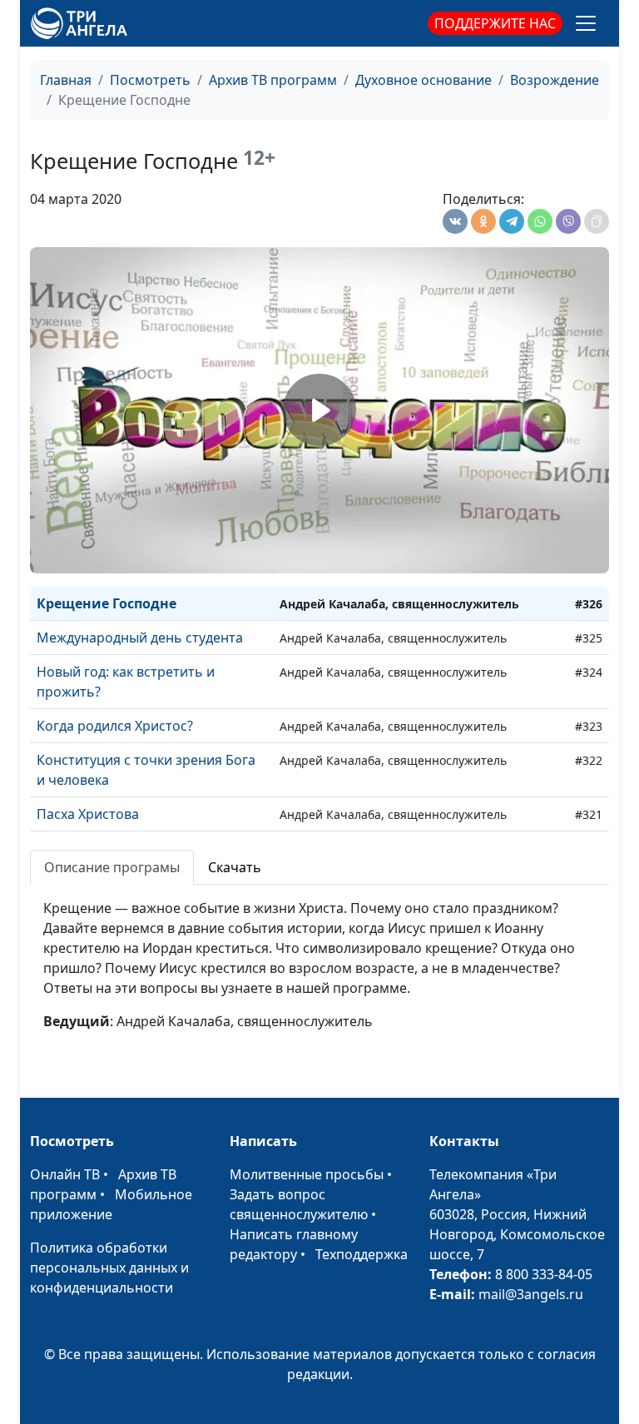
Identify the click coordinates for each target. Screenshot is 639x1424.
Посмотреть (150, 80)
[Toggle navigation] (585, 23)
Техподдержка (361, 1254)
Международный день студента (140, 637)
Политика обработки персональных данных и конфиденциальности (109, 1267)
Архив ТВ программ (273, 80)
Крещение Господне (106, 603)
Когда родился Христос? (115, 726)
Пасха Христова (88, 814)
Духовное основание (423, 80)
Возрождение (554, 80)
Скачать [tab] (234, 867)
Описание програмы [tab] (112, 867)
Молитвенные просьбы (307, 1174)
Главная (66, 80)
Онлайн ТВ (65, 1174)
